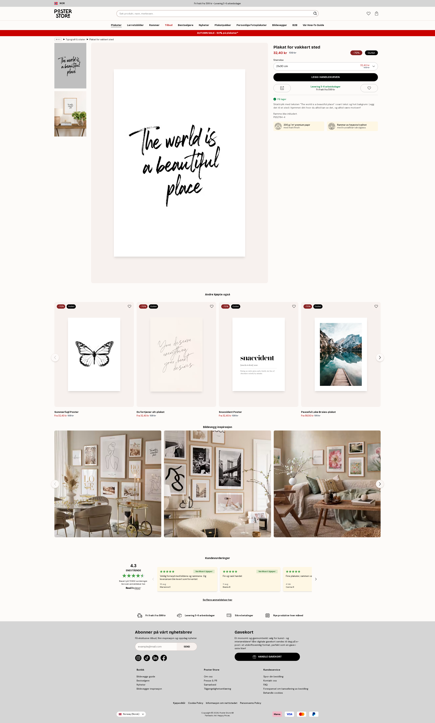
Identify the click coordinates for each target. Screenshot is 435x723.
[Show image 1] (70, 66)
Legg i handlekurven (325, 77)
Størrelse (278, 59)
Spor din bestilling (273, 676)
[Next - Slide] (380, 357)
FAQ (265, 684)
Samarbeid (210, 684)
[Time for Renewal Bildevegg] (327, 484)
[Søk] (315, 13)
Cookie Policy (195, 702)
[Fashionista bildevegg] (217, 484)
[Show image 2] (70, 113)
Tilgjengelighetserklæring (217, 688)
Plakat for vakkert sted (101, 39)
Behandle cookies (273, 692)
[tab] (368, 13)
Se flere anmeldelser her (217, 599)
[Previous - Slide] (55, 357)
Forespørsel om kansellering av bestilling (285, 688)
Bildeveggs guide (146, 676)
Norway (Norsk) (131, 714)
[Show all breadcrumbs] (58, 39)
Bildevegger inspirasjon (149, 688)
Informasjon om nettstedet (221, 702)
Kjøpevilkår (179, 702)
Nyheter (141, 684)
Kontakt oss (270, 680)
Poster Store (225, 713)
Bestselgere (143, 680)
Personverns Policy (251, 702)
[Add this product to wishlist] (369, 88)
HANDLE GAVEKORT (270, 656)
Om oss (208, 676)
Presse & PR (210, 680)
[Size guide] (282, 88)
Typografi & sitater (75, 39)
